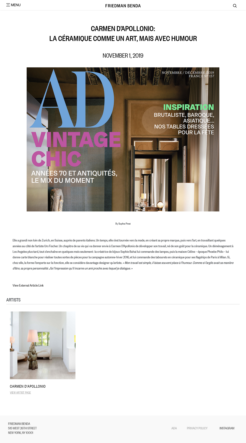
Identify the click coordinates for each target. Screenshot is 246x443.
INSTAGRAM (227, 428)
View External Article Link (28, 285)
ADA (174, 428)
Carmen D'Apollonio (28, 386)
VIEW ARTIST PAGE (20, 392)
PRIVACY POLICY (197, 428)
